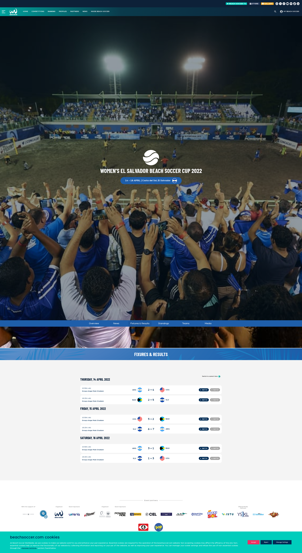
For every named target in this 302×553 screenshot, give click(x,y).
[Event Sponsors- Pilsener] (90, 514)
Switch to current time (210, 376)
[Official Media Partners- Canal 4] (143, 527)
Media (208, 323)
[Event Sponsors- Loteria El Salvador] (74, 514)
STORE (255, 4)
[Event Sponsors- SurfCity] (197, 514)
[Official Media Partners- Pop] (159, 527)
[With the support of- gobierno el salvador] (28, 514)
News (116, 323)
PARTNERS (74, 11)
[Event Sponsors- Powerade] (120, 514)
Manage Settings (282, 542)
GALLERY (268, 4)
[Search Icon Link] (275, 11)
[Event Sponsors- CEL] (151, 514)
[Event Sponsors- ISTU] (228, 514)
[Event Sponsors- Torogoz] (182, 514)
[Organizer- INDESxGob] (105, 514)
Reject (266, 542)
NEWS (85, 11)
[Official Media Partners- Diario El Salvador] (258, 514)
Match (214, 390)
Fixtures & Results (139, 323)
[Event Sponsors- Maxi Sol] (212, 514)
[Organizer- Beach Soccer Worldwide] (59, 514)
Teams (185, 323)
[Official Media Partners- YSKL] (243, 514)
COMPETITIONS (37, 11)
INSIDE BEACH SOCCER (100, 11)
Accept (253, 542)
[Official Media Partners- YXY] (274, 514)
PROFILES (63, 11)
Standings (163, 323)
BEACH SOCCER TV (237, 4)
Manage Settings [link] (29, 548)
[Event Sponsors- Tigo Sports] (136, 514)
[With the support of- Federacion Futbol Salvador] (44, 514)
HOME (25, 11)
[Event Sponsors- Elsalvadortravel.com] (166, 514)
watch (203, 390)
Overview (94, 323)
